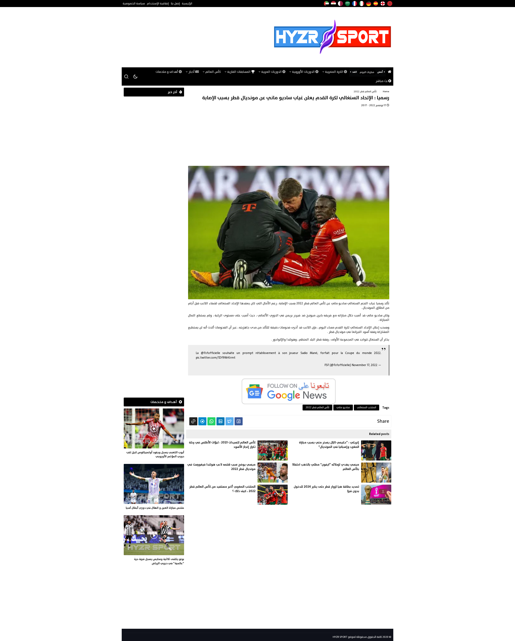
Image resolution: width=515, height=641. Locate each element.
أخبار (191, 71)
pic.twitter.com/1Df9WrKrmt (215, 357)
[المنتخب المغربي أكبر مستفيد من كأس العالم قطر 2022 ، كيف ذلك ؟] (237, 495)
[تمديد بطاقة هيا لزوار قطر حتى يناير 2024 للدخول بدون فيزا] (340, 495)
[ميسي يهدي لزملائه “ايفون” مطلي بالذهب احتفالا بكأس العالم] (340, 473)
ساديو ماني (343, 407)
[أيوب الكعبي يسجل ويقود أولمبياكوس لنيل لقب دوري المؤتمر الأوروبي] (154, 434)
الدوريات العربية (271, 71)
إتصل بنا (175, 3)
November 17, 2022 (364, 365)
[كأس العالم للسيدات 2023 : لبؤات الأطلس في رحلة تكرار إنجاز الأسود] (237, 450)
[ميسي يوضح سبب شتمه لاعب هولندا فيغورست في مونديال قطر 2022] (237, 473)
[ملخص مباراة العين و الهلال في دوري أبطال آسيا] (154, 487)
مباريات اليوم (367, 72)
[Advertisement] (197, 37)
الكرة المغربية (334, 71)
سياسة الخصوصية (134, 3)
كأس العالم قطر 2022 (365, 91)
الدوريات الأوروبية (303, 71)
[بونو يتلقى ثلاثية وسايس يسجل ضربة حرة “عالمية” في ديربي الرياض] (154, 540)
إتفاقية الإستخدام (158, 3)
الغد (354, 72)
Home (386, 91)
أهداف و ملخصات (167, 71)
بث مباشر (382, 81)
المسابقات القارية (239, 71)
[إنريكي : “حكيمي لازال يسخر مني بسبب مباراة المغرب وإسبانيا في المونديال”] (340, 450)
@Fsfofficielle (210, 353)
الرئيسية (187, 3)
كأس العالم (213, 71)
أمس (380, 72)
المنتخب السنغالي (366, 407)
